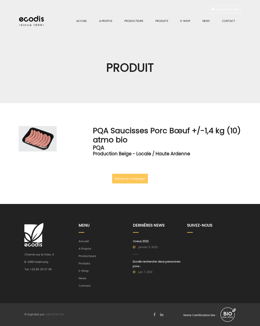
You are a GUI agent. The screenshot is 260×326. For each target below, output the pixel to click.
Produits (162, 21)
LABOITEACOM (54, 314)
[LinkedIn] (161, 314)
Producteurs (133, 21)
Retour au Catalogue (130, 179)
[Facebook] (154, 314)
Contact (228, 21)
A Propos (105, 21)
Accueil (81, 21)
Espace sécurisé (227, 9)
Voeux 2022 (141, 241)
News (206, 21)
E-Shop (185, 21)
